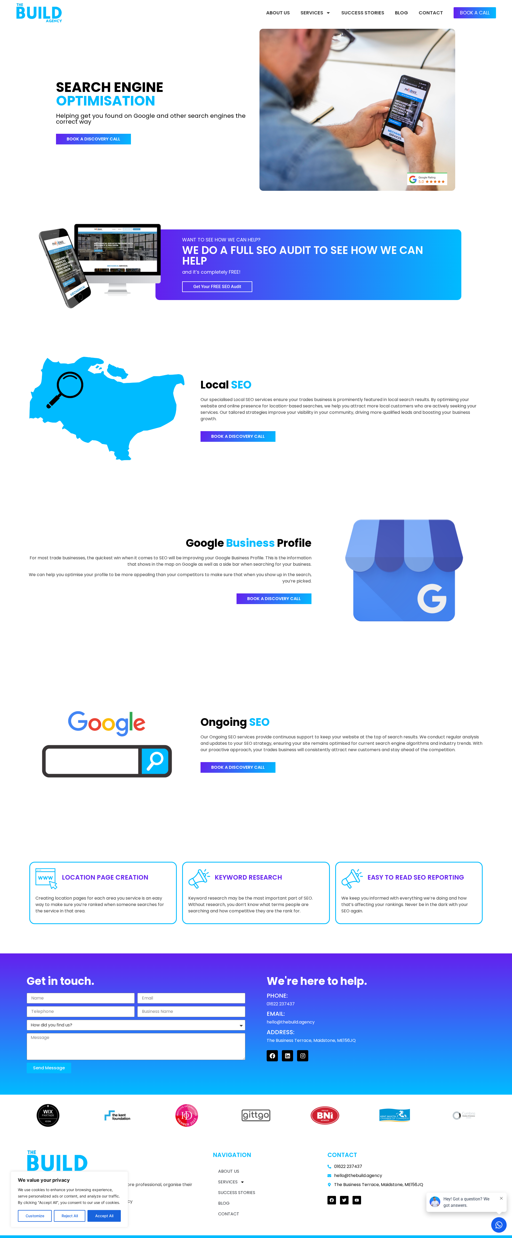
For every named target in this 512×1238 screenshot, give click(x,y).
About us (278, 12)
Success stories (362, 12)
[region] (69, 1199)
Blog (401, 12)
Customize (35, 1215)
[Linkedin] (287, 1055)
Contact (431, 12)
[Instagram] (302, 1055)
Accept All (104, 1215)
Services (312, 12)
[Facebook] (272, 1055)
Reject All (70, 1215)
